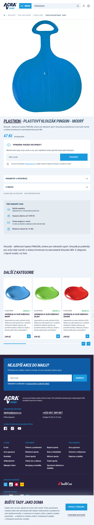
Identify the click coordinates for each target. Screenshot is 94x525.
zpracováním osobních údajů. (38, 384)
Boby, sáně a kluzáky (24, 15)
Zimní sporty (11, 15)
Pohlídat (73, 157)
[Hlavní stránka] (10, 5)
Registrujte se (30, 164)
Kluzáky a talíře (38, 15)
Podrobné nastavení (76, 515)
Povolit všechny (76, 507)
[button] (88, 344)
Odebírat (80, 378)
